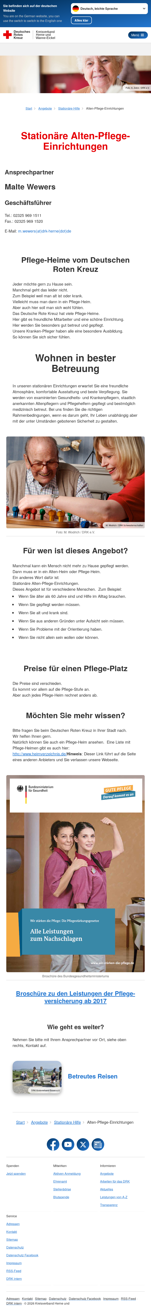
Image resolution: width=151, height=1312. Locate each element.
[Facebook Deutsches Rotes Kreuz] (53, 1144)
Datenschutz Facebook (22, 1255)
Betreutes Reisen (93, 1076)
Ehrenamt (60, 1181)
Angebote (107, 1173)
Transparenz (109, 1205)
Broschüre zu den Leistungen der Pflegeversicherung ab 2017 (75, 997)
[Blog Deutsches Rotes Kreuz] (98, 1144)
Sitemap (12, 1239)
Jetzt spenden (16, 1173)
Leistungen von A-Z (113, 1197)
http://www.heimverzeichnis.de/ (40, 754)
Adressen (13, 1224)
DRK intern (14, 1278)
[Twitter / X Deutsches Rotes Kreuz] (83, 1144)
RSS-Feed (13, 1271)
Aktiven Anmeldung (67, 1173)
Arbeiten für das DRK (115, 1181)
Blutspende (61, 1197)
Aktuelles (106, 1189)
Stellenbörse (62, 1189)
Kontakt (11, 1231)
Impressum (14, 1263)
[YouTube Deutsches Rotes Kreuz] (68, 1144)
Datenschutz (15, 1247)
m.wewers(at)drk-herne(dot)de (44, 231)
